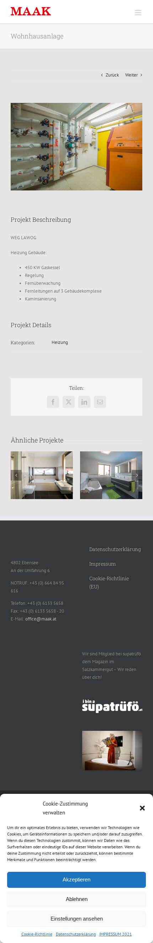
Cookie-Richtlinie (36, 934)
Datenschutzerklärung (76, 934)
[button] (142, 808)
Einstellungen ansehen (77, 919)
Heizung (60, 342)
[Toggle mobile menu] (138, 12)
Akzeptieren (76, 879)
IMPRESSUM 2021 (115, 934)
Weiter (131, 75)
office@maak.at (40, 619)
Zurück (112, 75)
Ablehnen (77, 899)
